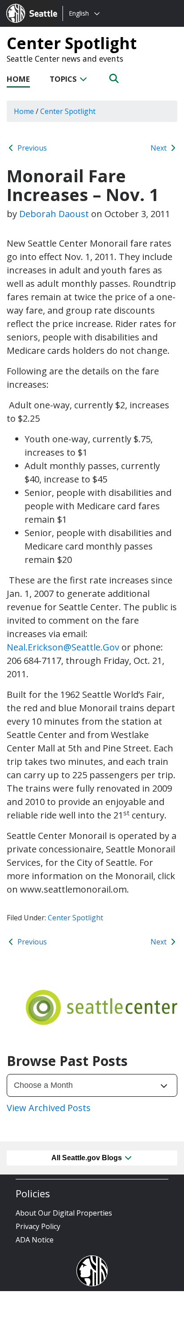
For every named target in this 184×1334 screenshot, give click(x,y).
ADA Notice (35, 1240)
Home (18, 79)
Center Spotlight (72, 43)
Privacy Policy (38, 1226)
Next (159, 148)
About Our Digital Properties (64, 1213)
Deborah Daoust (54, 214)
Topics (64, 79)
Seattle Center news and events (65, 58)
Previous (31, 148)
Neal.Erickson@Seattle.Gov (63, 647)
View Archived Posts (49, 1108)
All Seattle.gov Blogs (87, 1158)
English (79, 13)
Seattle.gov (25, 5)
